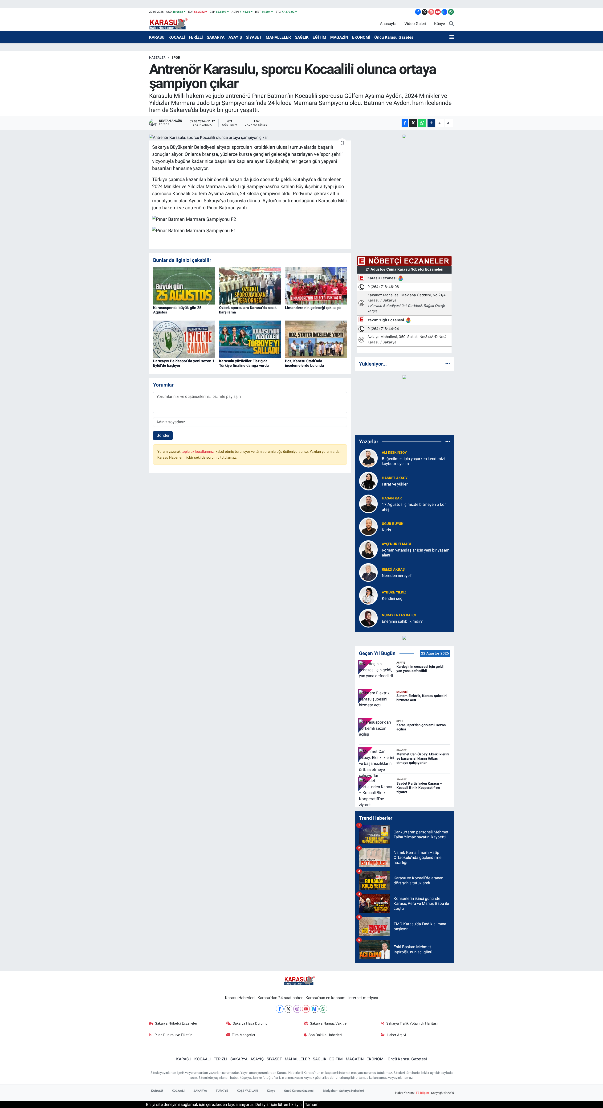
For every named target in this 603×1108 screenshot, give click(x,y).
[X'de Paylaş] (413, 123)
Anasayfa (388, 23)
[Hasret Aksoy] (368, 480)
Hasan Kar (392, 498)
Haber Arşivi (396, 1035)
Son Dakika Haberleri (325, 1035)
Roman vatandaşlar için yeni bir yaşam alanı (415, 552)
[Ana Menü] (451, 37)
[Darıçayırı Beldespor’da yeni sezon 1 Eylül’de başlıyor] (184, 338)
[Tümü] (447, 363)
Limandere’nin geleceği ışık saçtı (313, 307)
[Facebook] (280, 1009)
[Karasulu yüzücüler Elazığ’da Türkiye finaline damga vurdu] (250, 338)
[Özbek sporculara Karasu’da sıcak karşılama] (250, 285)
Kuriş (386, 529)
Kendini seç (392, 598)
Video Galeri (415, 23)
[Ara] (451, 24)
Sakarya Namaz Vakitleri (329, 1023)
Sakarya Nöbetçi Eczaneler (176, 1023)
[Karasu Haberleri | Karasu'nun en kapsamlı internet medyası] (171, 23)
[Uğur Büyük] (368, 526)
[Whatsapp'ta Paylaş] (422, 123)
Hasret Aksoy (394, 478)
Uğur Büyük (392, 524)
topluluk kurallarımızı (199, 451)
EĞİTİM (319, 37)
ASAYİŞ (235, 37)
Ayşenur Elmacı (396, 544)
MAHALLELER (278, 37)
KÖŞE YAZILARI (247, 1090)
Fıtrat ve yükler (395, 484)
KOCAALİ (176, 37)
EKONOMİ (361, 37)
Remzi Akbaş (393, 569)
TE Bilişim (422, 1093)
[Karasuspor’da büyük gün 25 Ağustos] (184, 285)
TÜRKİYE (222, 1090)
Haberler (157, 57)
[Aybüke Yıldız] (368, 595)
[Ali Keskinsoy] (368, 457)
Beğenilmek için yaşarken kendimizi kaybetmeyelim (413, 461)
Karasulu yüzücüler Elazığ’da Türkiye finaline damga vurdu (244, 363)
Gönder (163, 435)
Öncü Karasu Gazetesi (394, 37)
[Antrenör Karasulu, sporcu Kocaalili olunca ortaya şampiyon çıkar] (250, 137)
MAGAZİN (339, 37)
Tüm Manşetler (243, 1035)
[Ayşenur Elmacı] (368, 549)
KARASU (156, 37)
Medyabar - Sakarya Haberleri (343, 1090)
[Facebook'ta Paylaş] (405, 123)
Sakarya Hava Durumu (250, 1023)
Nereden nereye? (397, 575)
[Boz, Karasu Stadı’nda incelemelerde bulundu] (316, 338)
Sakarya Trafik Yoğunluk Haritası (412, 1023)
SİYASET (254, 37)
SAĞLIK (302, 37)
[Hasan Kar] (368, 503)
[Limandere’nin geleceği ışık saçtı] (316, 285)
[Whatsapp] (323, 1009)
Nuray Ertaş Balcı (399, 615)
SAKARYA (215, 37)
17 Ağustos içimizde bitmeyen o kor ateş (414, 507)
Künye (439, 23)
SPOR (175, 57)
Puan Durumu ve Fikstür (173, 1035)
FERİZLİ (196, 37)
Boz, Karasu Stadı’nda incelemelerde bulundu (304, 363)
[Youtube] (306, 1009)
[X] (288, 1009)
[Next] (314, 1009)
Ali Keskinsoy (394, 452)
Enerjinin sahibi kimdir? (402, 621)
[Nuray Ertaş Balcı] (368, 617)
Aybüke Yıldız (394, 592)
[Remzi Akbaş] (368, 572)
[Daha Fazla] (431, 123)
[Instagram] (297, 1009)
